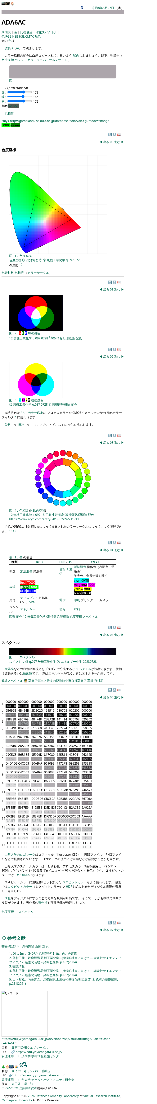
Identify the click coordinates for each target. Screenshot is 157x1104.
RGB (8, 36)
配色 (37, 36)
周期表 (6, 32)
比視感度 (26, 32)
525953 (13, 106)
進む (117, 142)
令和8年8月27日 (103, 8)
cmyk (5, 121)
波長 (8, 48)
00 (112, 142)
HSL (22, 36)
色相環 (9, 113)
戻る (106, 142)
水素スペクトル (47, 32)
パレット (21, 60)
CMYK (29, 36)
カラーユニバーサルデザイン (47, 60)
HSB (15, 36)
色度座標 (8, 60)
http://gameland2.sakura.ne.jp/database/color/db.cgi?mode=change (59, 121)
